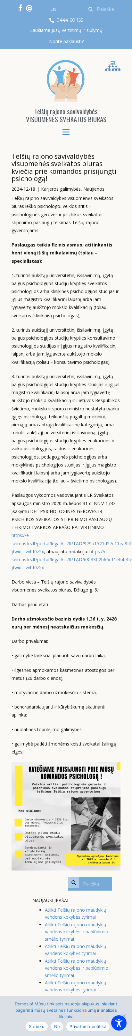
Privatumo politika (88, 1026)
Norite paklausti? (66, 41)
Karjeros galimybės (61, 189)
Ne (57, 1026)
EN (53, 9)
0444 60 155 (69, 20)
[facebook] (20, 7)
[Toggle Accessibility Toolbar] (119, 1023)
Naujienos (93, 189)
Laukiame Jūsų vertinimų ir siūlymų (66, 30)
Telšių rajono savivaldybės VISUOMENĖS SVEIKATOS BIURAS (66, 115)
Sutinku (37, 1026)
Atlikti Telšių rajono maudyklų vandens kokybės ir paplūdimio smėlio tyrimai (76, 932)
